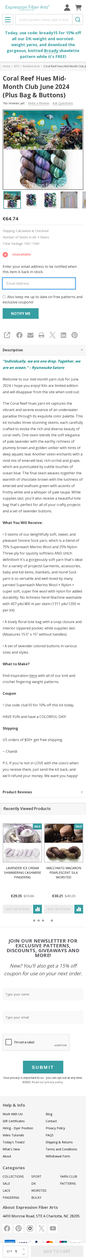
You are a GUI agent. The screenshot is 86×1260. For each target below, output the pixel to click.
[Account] (67, 8)
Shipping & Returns (59, 1142)
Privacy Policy (55, 1128)
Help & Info (14, 1105)
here (33, 675)
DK (33, 1183)
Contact (51, 1121)
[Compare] (37, 909)
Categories (14, 1167)
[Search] (77, 19)
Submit (43, 1067)
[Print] (41, 335)
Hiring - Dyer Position (18, 1128)
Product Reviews (17, 792)
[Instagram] (30, 1228)
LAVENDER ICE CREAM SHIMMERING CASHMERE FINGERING (22, 872)
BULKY (36, 1197)
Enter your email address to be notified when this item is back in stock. (40, 269)
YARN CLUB (68, 1176)
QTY (9, 1251)
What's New (11, 1149)
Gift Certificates (14, 1121)
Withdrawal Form (58, 1156)
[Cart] (78, 8)
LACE (6, 1190)
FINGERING (11, 1197)
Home (6, 66)
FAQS (50, 1135)
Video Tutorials (13, 1135)
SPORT (36, 1176)
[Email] (30, 335)
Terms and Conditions (61, 1149)
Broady (51, 50)
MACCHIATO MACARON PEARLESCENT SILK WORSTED (63, 872)
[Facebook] (19, 335)
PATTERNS (68, 1183)
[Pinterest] (74, 335)
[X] (52, 335)
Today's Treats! (14, 1142)
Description (13, 350)
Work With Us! (13, 1114)
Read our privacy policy (47, 1082)
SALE (6, 1183)
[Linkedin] (63, 335)
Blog (49, 1114)
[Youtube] (53, 1228)
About (7, 1156)
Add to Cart (57, 1251)
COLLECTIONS (13, 1176)
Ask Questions (62, 103)
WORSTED (39, 1190)
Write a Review (38, 103)
